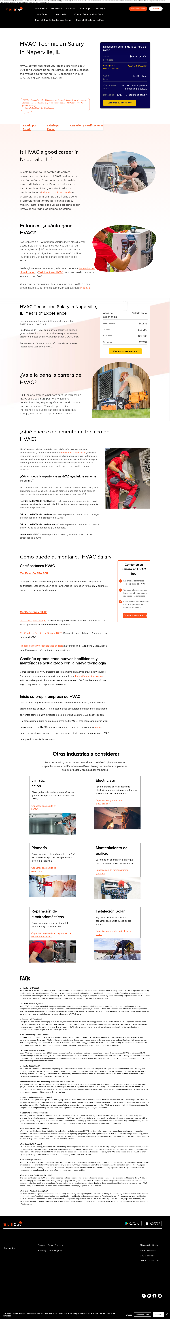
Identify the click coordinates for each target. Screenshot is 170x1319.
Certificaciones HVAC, (51, 272)
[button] (56, 9)
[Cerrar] (166, 1314)
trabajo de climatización (56, 192)
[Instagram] (144, 1296)
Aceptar (158, 1314)
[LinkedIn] (149, 1296)
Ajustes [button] (129, 1314)
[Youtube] (160, 1296)
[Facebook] (154, 1296)
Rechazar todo (142, 1314)
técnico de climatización (73, 452)
